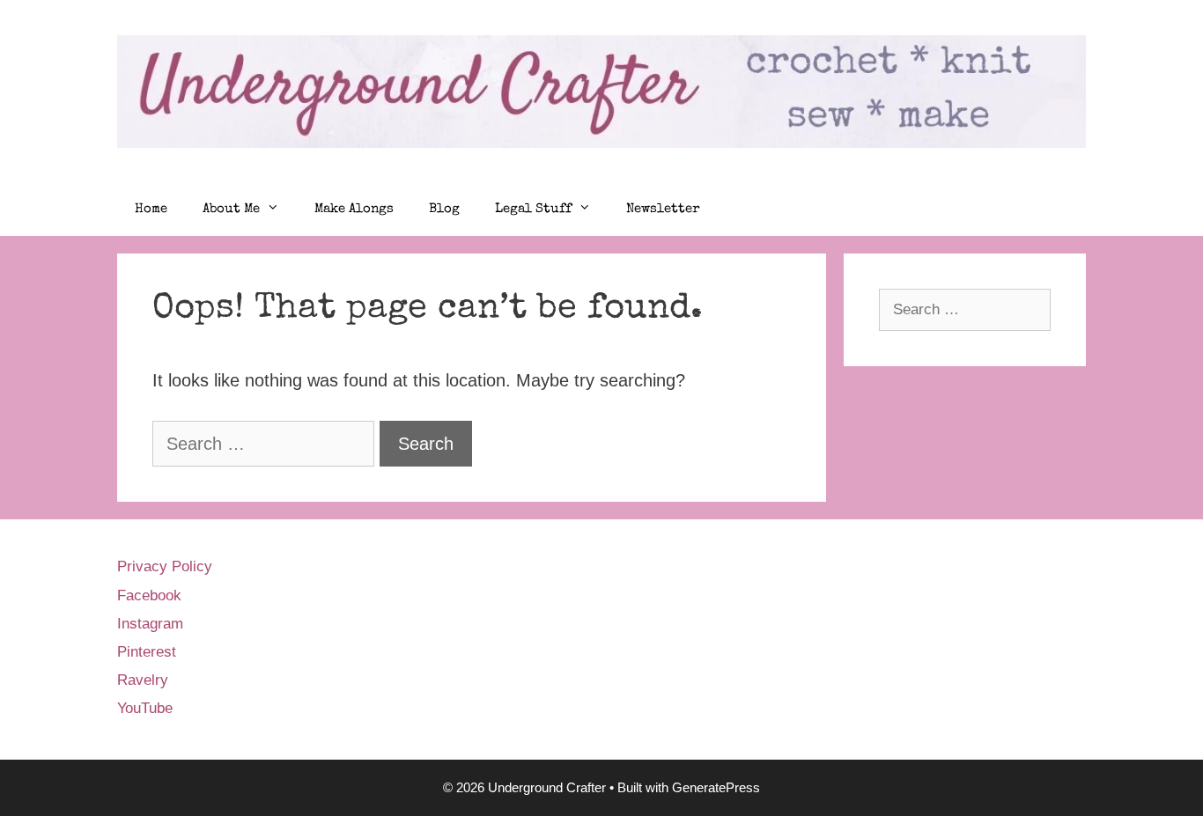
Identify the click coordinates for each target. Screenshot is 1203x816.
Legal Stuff (533, 209)
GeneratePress (716, 787)
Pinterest (146, 651)
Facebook (149, 595)
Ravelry (142, 680)
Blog (444, 209)
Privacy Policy (164, 566)
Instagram (150, 623)
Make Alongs (354, 209)
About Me (231, 209)
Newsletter (663, 209)
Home (151, 209)
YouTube (145, 708)
